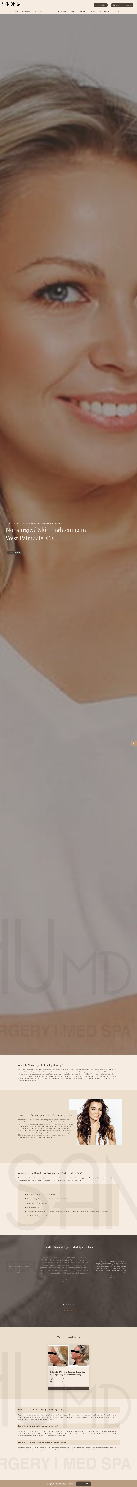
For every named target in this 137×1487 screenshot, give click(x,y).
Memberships (96, 11)
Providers (26, 11)
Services (51, 11)
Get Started (15, 552)
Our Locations (39, 11)
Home (17, 11)
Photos (73, 11)
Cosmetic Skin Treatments (31, 523)
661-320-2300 (101, 5)
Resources (108, 11)
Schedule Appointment (122, 5)
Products (83, 11)
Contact (119, 11)
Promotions (62, 11)
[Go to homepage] (44, 5)
